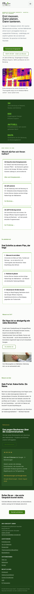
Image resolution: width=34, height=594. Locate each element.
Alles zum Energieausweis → (13, 177)
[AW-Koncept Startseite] (6, 4)
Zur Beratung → (9, 201)
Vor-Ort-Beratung (6, 544)
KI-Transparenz (6, 583)
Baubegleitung (5, 552)
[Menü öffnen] (30, 4)
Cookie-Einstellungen (7, 577)
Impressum (5, 572)
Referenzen (5, 562)
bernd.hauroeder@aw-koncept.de (11, 534)
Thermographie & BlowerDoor (10, 550)
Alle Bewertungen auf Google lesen (15, 475)
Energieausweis (6, 541)
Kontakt (4, 565)
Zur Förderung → (9, 225)
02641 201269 (6, 532)
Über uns (4, 559)
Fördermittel (5, 547)
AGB (3, 580)
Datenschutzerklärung (8, 575)
